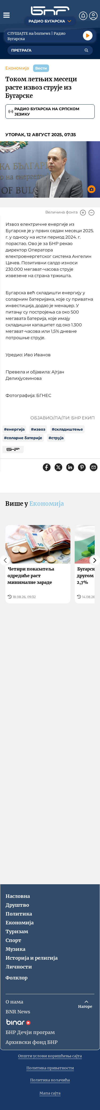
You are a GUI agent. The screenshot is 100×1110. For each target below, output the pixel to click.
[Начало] (50, 10)
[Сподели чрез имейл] (93, 467)
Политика (19, 914)
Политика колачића (50, 1080)
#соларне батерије (23, 437)
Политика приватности (50, 1068)
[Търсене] (86, 50)
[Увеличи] (83, 212)
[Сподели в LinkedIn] (70, 467)
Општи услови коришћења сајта (50, 1056)
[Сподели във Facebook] (46, 467)
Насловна (18, 896)
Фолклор (16, 978)
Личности (19, 967)
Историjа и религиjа (32, 958)
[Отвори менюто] (6, 15)
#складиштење (67, 429)
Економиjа (17, 68)
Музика (15, 949)
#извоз (38, 429)
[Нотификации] (83, 15)
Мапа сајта (50, 1093)
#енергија (14, 429)
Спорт (13, 940)
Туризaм (17, 931)
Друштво (17, 905)
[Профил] (93, 15)
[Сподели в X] (58, 467)
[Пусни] (88, 35)
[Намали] (91, 212)
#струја (56, 437)
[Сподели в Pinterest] (82, 467)
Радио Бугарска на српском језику (46, 111)
